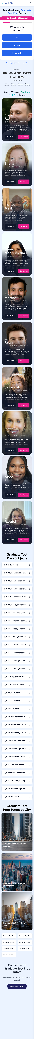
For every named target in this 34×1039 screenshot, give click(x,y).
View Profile (10, 137)
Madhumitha (15, 253)
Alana (9, 477)
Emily (9, 432)
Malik (9, 208)
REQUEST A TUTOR (17, 986)
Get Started (24, 137)
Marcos (10, 298)
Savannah (12, 387)
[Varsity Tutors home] (8, 3)
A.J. (8, 119)
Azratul (10, 521)
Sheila (9, 163)
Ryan (9, 342)
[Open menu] (30, 3)
